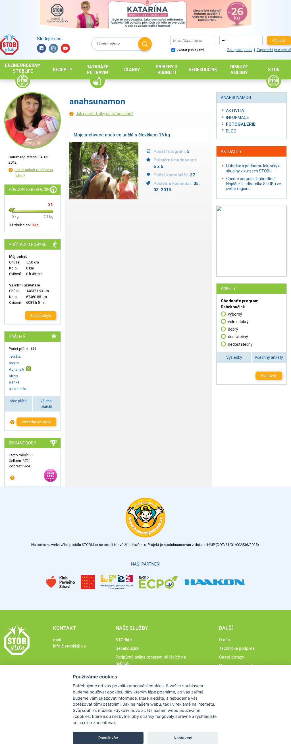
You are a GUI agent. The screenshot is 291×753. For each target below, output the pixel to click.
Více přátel (18, 401)
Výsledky (234, 357)
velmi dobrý (238, 321)
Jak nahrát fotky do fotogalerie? (104, 113)
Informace (237, 117)
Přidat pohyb (40, 315)
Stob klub (9, 44)
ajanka (14, 382)
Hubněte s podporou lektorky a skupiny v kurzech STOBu (253, 168)
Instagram (53, 48)
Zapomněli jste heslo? (274, 50)
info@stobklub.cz (69, 646)
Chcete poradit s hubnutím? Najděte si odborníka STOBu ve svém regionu (253, 183)
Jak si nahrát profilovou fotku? (33, 173)
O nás (224, 639)
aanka (14, 363)
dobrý (233, 329)
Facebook (41, 48)
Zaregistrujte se (239, 50)
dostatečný (238, 336)
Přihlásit (279, 41)
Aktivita (235, 110)
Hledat (145, 44)
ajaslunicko (18, 389)
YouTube (65, 48)
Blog (231, 131)
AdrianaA (16, 369)
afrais (13, 376)
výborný (235, 314)
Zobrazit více (19, 466)
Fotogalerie (240, 124)
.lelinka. (15, 356)
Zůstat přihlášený (190, 50)
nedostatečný (240, 344)
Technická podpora (237, 648)
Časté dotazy (231, 657)
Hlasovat (269, 376)
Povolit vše (108, 737)
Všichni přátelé (46, 404)
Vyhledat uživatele (36, 422)
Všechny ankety (269, 357)
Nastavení (183, 737)
